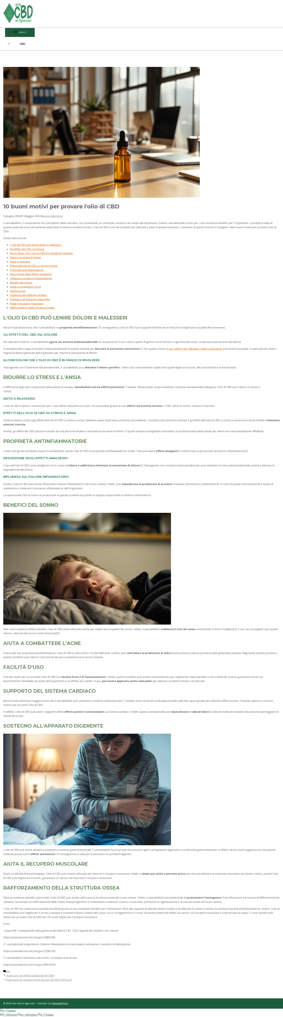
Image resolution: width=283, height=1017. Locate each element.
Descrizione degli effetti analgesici (31, 274)
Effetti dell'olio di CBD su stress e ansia (33, 266)
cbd (22, 43)
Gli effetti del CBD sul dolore (27, 249)
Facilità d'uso (18, 291)
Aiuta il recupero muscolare (27, 303)
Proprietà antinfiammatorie (27, 270)
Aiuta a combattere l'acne (25, 287)
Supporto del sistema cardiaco (28, 295)
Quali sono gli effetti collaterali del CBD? (30, 975)
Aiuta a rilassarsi (20, 262)
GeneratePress (60, 1003)
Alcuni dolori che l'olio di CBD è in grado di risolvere (41, 253)
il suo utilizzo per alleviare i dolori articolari (193, 349)
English (33, 1015)
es (221, 349)
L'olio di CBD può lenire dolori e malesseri (36, 245)
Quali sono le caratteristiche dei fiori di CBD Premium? (39, 980)
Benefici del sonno (21, 282)
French (13, 1015)
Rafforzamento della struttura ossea (32, 308)
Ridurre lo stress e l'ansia (25, 257)
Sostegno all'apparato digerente (30, 299)
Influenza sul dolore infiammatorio (31, 278)
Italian (12, 1010)
